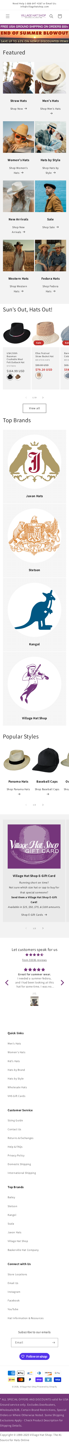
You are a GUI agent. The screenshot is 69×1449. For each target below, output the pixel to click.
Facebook (14, 1300)
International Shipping (22, 1173)
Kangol (12, 1215)
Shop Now (16, 108)
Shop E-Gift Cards (32, 914)
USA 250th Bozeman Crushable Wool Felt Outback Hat (16, 358)
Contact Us (14, 1129)
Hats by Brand (16, 1070)
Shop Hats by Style (50, 170)
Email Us (13, 1283)
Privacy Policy (16, 1155)
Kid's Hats (14, 1061)
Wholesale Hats (17, 1087)
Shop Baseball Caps (47, 789)
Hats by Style (16, 1078)
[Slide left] (26, 397)
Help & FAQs (15, 1146)
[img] (34, 954)
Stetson (12, 1206)
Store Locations (17, 1274)
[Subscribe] (53, 1342)
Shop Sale (48, 227)
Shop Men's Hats (50, 108)
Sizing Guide (15, 1120)
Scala (11, 1223)
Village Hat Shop (18, 1241)
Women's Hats (16, 1052)
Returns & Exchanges (20, 1138)
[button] (7, 16)
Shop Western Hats (18, 288)
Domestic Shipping (19, 1164)
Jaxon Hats (14, 1232)
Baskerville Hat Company (23, 1250)
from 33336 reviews (34, 960)
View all (34, 408)
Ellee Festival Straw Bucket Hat (44, 355)
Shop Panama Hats (18, 789)
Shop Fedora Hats (50, 288)
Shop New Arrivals (18, 229)
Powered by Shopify (47, 1386)
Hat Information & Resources (26, 1318)
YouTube (13, 1309)
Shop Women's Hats (18, 170)
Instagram (14, 1291)
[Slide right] (43, 397)
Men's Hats (14, 1043)
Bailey (11, 1197)
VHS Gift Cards (16, 1096)
